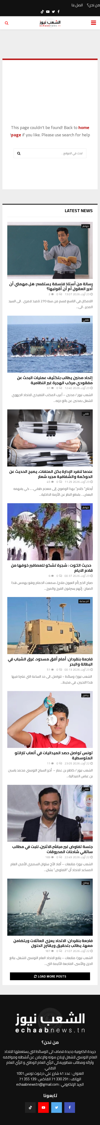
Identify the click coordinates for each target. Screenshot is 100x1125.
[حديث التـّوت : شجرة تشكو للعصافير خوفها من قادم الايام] (50, 531)
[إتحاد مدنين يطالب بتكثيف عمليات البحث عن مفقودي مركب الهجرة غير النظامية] (50, 344)
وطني (86, 883)
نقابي (86, 320)
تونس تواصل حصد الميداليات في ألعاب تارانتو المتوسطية (54, 755)
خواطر (86, 226)
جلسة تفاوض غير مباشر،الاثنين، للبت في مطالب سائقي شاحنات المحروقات (52, 849)
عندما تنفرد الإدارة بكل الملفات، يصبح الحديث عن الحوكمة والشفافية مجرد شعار (51, 474)
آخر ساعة (84, 601)
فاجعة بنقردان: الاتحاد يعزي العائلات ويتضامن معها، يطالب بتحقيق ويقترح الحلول (53, 943)
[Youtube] (43, 1107)
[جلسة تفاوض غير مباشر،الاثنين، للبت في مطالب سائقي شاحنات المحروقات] (50, 813)
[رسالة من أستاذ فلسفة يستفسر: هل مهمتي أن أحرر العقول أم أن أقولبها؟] (50, 250)
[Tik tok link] (42, 11)
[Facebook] (69, 1107)
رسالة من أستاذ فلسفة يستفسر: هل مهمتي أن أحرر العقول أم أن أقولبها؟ (51, 286)
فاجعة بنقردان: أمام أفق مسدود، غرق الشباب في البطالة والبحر (50, 661)
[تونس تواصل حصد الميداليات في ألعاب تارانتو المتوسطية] (50, 719)
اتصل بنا (77, 5)
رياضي (86, 695)
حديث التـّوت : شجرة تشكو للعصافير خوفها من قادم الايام (52, 568)
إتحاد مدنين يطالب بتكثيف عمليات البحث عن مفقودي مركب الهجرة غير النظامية (55, 380)
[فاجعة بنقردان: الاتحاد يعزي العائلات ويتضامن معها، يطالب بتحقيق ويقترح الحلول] (50, 907)
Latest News (79, 211)
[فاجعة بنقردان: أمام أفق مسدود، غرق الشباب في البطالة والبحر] (50, 625)
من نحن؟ (93, 5)
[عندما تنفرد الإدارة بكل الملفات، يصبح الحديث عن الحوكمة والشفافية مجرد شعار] (50, 438)
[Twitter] (56, 1107)
